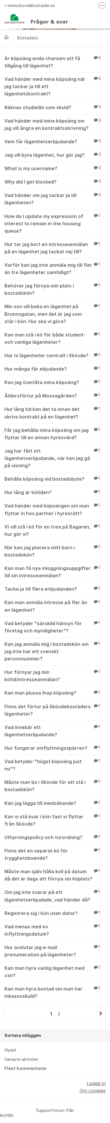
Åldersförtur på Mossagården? (52, 396)
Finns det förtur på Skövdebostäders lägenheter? (52, 710)
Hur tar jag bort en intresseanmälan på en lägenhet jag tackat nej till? (52, 247)
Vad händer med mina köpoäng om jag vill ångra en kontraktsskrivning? (52, 124)
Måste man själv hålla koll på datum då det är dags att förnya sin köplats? (52, 875)
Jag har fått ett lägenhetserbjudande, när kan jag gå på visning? (52, 458)
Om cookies (92, 1091)
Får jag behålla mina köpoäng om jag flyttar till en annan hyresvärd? (52, 433)
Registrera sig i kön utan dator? (52, 913)
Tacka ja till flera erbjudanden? (52, 589)
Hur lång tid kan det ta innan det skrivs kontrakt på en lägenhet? (52, 412)
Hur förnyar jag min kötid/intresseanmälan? (52, 675)
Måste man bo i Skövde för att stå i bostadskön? (52, 785)
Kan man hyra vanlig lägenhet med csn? (52, 971)
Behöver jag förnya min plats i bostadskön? (52, 289)
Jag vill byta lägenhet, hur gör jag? (52, 155)
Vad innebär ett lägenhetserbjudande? (52, 730)
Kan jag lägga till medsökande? (52, 803)
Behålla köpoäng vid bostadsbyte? (52, 479)
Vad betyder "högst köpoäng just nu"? (52, 765)
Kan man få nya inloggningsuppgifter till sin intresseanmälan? (52, 571)
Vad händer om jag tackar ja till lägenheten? (52, 198)
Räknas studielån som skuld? (52, 107)
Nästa (100, 1014)
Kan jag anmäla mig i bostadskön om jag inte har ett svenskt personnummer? (52, 651)
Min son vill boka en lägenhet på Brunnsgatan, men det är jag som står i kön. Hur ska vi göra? (52, 314)
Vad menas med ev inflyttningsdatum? (52, 930)
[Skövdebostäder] (6, 37)
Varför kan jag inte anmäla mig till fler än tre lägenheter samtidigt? (52, 268)
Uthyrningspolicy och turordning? (52, 837)
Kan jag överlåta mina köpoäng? (52, 382)
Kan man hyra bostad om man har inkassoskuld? (52, 992)
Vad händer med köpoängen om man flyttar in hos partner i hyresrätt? (52, 509)
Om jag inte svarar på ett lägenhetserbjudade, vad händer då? (52, 895)
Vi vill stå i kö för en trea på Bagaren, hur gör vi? (52, 530)
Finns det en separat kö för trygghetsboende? (52, 854)
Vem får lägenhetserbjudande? (52, 141)
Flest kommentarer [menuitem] (25, 1068)
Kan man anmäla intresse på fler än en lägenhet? (52, 606)
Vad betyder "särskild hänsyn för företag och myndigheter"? (52, 627)
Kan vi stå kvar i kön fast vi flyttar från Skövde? (52, 820)
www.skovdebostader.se (31, 5)
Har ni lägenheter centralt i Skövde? (52, 355)
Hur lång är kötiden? (52, 492)
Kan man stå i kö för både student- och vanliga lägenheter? (52, 338)
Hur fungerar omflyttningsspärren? (52, 748)
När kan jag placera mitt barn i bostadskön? (52, 551)
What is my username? (52, 168)
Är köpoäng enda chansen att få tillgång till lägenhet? (52, 62)
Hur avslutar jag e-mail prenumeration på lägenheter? (52, 951)
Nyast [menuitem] (10, 1050)
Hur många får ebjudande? (52, 369)
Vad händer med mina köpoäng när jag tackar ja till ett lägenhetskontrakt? (52, 86)
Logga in (96, 1083)
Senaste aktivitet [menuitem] (21, 1059)
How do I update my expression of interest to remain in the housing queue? (52, 223)
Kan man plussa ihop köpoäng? (52, 693)
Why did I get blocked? (52, 182)
